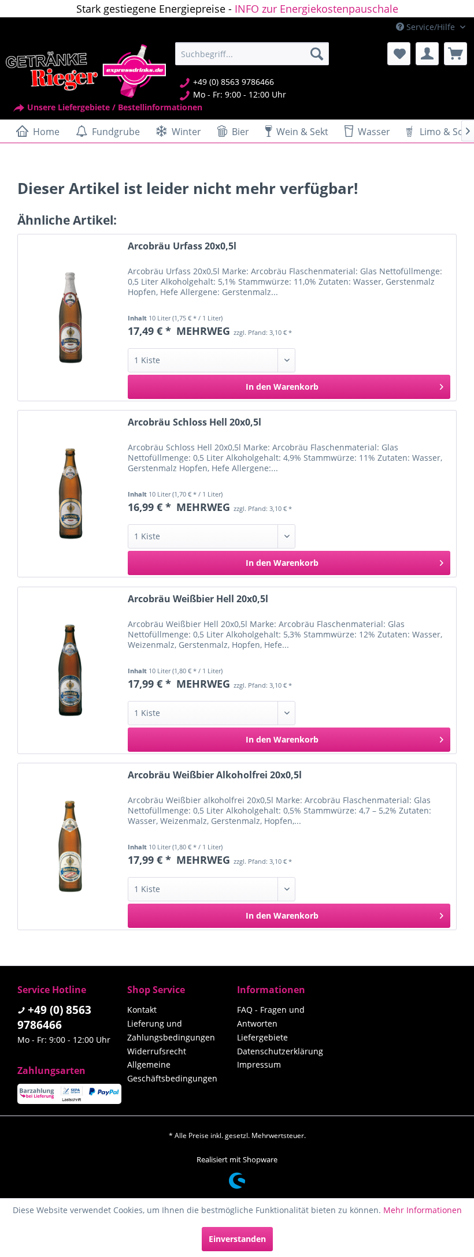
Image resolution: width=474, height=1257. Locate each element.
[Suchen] (317, 53)
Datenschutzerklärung (280, 1051)
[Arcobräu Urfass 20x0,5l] (70, 317)
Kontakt (142, 1009)
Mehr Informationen (422, 1209)
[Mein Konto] (427, 53)
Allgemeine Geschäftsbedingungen (172, 1071)
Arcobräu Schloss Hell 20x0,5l (194, 422)
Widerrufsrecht (156, 1051)
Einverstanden (237, 1238)
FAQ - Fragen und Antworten (271, 1016)
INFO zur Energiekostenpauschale (316, 9)
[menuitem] (252, 53)
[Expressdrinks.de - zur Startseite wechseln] (86, 71)
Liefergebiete (262, 1037)
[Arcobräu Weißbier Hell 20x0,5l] (70, 670)
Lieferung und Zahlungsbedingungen (171, 1030)
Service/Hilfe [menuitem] (430, 26)
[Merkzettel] (398, 53)
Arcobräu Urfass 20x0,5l (182, 246)
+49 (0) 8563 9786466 (54, 1017)
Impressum (259, 1064)
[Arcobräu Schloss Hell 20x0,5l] (70, 493)
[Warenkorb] (455, 53)
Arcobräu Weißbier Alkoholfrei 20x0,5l (215, 775)
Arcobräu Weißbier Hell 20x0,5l (198, 599)
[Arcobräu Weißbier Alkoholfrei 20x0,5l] (70, 846)
